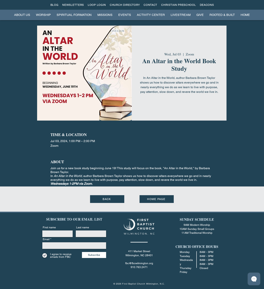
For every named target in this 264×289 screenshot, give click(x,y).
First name (49, 227)
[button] (22, 14)
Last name (82, 227)
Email (46, 239)
